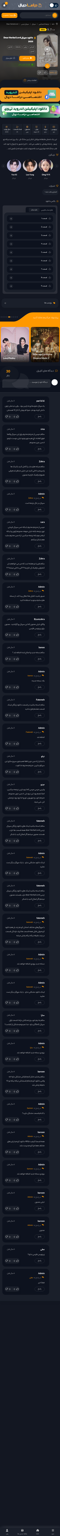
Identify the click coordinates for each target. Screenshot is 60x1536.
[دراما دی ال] (30, 5)
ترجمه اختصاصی (44, 24)
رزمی (25, 47)
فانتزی (10, 47)
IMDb (43, 30)
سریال (34, 24)
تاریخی (32, 47)
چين (27, 132)
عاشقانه (18, 47)
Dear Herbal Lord (12, 24)
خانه (53, 24)
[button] (3, 166)
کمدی (32, 51)
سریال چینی (25, 24)
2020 (6, 132)
